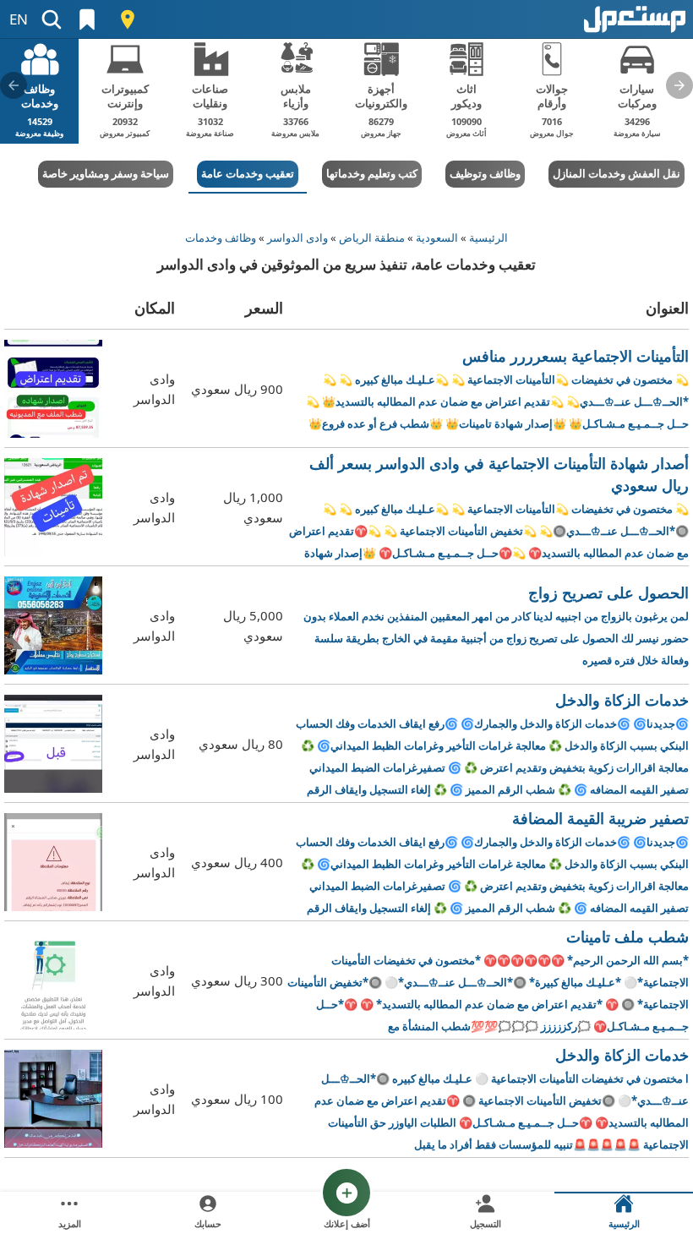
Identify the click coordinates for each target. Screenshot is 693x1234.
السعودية (437, 237)
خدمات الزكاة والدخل (492, 744)
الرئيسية (488, 237)
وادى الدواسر (297, 237)
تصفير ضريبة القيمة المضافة (492, 862)
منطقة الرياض (372, 237)
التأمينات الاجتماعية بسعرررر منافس (497, 388)
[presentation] (679, 85)
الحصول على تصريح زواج (496, 625)
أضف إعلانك (347, 1223)
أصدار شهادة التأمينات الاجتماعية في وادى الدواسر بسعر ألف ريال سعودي (489, 507)
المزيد (69, 1223)
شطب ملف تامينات (488, 980)
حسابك (207, 1223)
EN (18, 19)
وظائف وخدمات (220, 237)
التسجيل (485, 1223)
